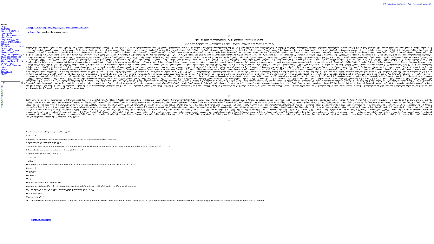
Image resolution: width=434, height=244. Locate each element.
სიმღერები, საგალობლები (12, 54)
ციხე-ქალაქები (7, 33)
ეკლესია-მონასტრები (10, 31)
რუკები (4, 74)
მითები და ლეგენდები (10, 39)
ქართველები (6, 48)
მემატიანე (5, 44)
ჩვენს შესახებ (6, 72)
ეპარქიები (5, 29)
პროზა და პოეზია (8, 52)
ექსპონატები (6, 37)
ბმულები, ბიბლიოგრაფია (12, 61)
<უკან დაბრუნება (33, 32)
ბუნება (3, 67)
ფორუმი (4, 69)
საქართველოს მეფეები (11, 42)
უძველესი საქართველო (11, 35)
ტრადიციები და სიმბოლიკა (12, 46)
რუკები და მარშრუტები (11, 65)
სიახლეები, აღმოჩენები (11, 57)
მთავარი (4, 27)
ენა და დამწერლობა (10, 50)
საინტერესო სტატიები (10, 59)
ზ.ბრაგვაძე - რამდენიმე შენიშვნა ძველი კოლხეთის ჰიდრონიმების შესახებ (57, 28)
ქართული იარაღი (8, 63)
